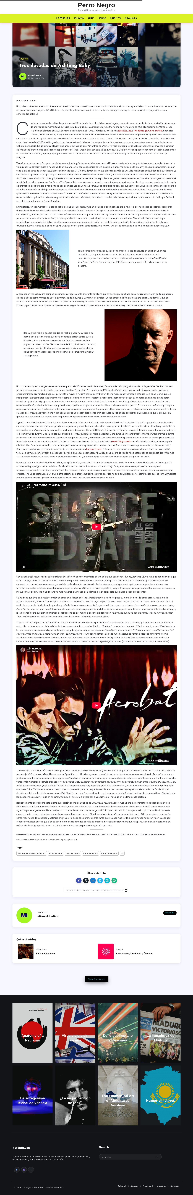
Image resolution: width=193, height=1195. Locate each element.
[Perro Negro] (21, 1148)
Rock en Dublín (90, 853)
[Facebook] (16, 1169)
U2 (122, 853)
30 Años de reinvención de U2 (32, 853)
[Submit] (156, 1156)
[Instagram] (24, 1169)
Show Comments (96, 979)
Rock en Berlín (73, 853)
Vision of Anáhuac (46, 954)
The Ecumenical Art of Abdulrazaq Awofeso (118, 1100)
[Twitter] (31, 1169)
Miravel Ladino (35, 75)
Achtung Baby (55, 853)
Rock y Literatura (109, 853)
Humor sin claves (160, 1100)
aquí (75, 840)
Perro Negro (96, 5)
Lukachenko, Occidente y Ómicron (134, 954)
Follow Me (170, 913)
